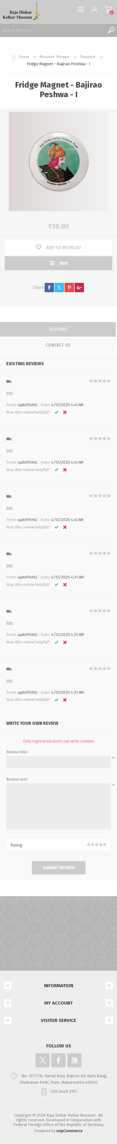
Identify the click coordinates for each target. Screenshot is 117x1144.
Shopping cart (108, 9)
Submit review (59, 867)
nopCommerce (69, 1130)
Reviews (58, 329)
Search (111, 30)
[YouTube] (74, 1060)
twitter (59, 287)
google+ (79, 287)
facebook (49, 287)
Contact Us (58, 345)
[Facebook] (58, 1060)
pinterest (69, 287)
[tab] (58, 330)
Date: (45, 404)
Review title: (17, 752)
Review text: (17, 779)
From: (11, 404)
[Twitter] (43, 1060)
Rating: (16, 845)
